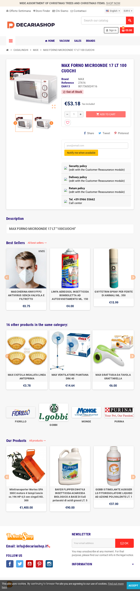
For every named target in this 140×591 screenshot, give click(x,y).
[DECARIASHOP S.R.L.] (31, 24)
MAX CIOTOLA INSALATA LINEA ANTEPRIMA (27, 376)
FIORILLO (20, 421)
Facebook (9, 563)
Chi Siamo (61, 11)
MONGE (86, 421)
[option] (26, 281)
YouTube (29, 563)
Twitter (19, 563)
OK (126, 543)
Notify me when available (81, 152)
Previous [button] (6, 277)
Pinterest (123, 133)
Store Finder (41, 11)
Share (90, 133)
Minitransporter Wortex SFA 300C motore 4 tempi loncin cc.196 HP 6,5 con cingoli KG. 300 (26, 495)
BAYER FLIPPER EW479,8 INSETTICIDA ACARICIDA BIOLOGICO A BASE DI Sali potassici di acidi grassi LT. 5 (70, 495)
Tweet (106, 133)
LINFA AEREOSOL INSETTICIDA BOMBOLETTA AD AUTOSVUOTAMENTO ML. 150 (70, 295)
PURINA (119, 421)
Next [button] (133, 277)
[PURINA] (119, 412)
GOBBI (53, 424)
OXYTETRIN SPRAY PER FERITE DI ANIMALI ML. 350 (114, 293)
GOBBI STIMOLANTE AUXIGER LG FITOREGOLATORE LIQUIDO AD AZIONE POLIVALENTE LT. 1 (114, 493)
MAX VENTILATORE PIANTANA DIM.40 (70, 376)
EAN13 (65, 86)
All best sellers (37, 242)
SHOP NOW (113, 3)
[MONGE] (86, 412)
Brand (65, 79)
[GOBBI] (53, 412)
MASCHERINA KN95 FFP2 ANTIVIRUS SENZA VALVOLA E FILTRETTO (26, 295)
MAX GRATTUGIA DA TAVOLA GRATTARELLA (113, 376)
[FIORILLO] (20, 412)
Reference (67, 82)
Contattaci (79, 11)
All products (37, 440)
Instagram (49, 563)
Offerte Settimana (18, 11)
